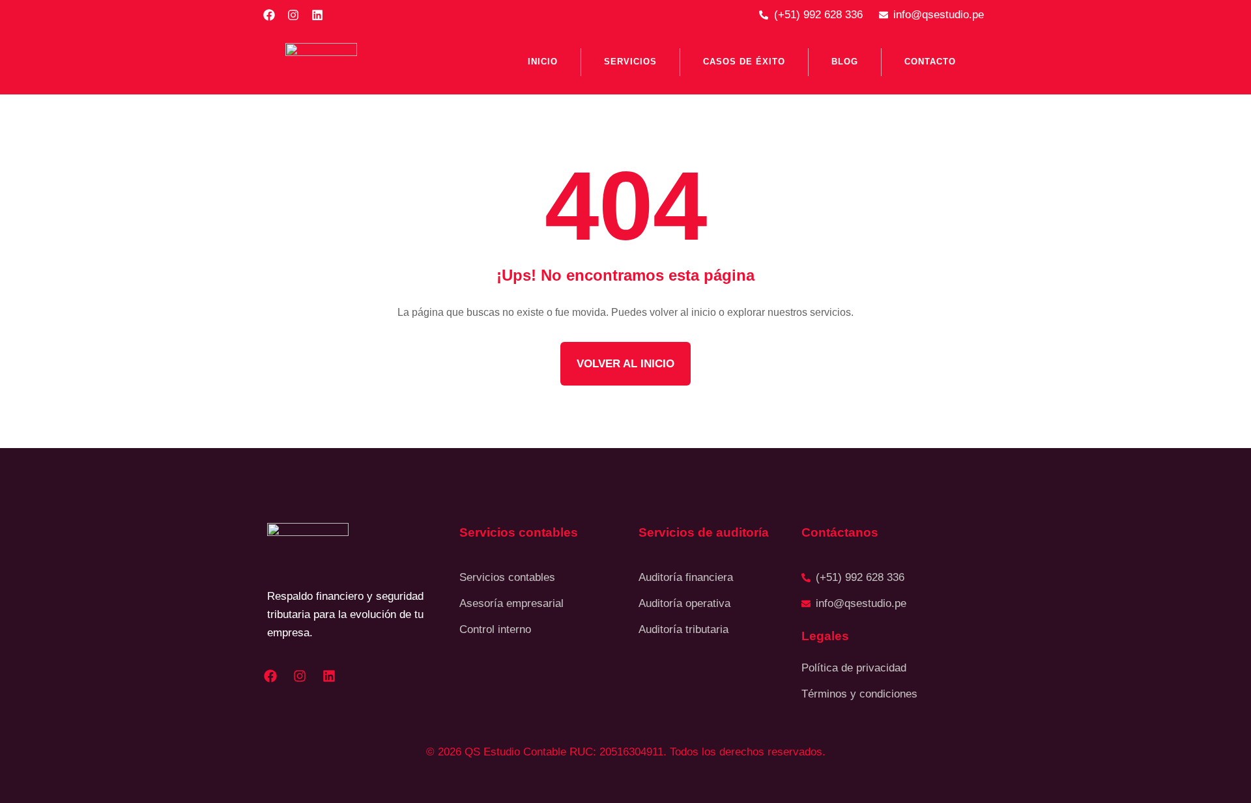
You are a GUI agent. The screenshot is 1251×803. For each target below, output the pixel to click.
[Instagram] (293, 15)
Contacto (930, 61)
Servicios (630, 61)
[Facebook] (269, 15)
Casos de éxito (744, 61)
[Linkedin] (317, 15)
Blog (844, 61)
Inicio (543, 61)
